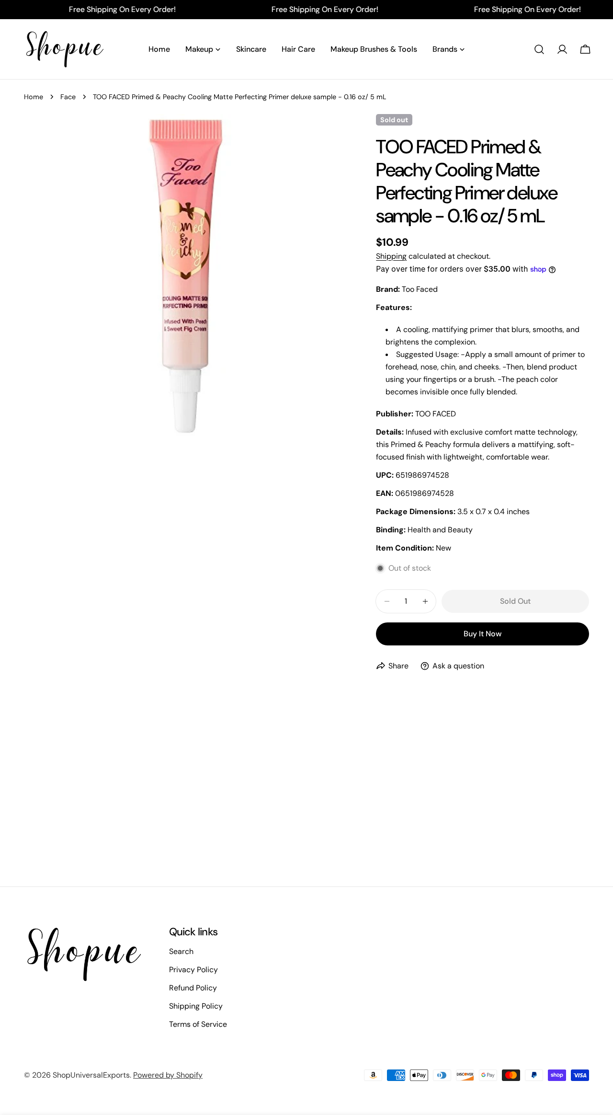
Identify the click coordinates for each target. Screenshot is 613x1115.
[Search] (539, 49)
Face (68, 96)
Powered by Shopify (168, 1075)
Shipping (391, 256)
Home (33, 96)
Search (181, 951)
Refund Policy (193, 988)
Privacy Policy (193, 970)
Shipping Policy (196, 1006)
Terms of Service (198, 1024)
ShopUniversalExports (91, 1075)
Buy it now (482, 634)
